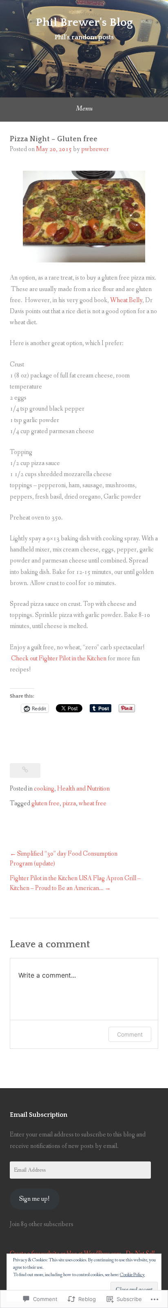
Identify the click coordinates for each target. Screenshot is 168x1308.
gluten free (45, 803)
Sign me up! (34, 1199)
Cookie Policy (132, 1275)
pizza (69, 803)
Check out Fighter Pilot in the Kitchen (58, 658)
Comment (130, 1034)
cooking (44, 788)
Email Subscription (38, 1114)
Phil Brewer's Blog (84, 22)
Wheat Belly (126, 300)
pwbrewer (95, 149)
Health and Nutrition (83, 788)
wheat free (92, 803)
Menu (84, 108)
